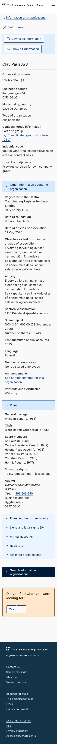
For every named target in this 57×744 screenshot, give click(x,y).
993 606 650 (24, 493)
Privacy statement (17, 730)
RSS (8, 725)
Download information (26, 38)
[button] (53, 5)
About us (11, 677)
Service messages (16, 672)
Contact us (13, 666)
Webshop (11, 393)
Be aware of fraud (17, 693)
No (21, 609)
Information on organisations (26, 17)
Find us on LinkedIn (17, 709)
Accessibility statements (21, 735)
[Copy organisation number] (22, 80)
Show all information (25, 49)
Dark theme (15, 27)
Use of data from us (18, 720)
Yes (11, 609)
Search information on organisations (25, 572)
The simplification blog (19, 698)
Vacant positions (16, 682)
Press (9, 704)
